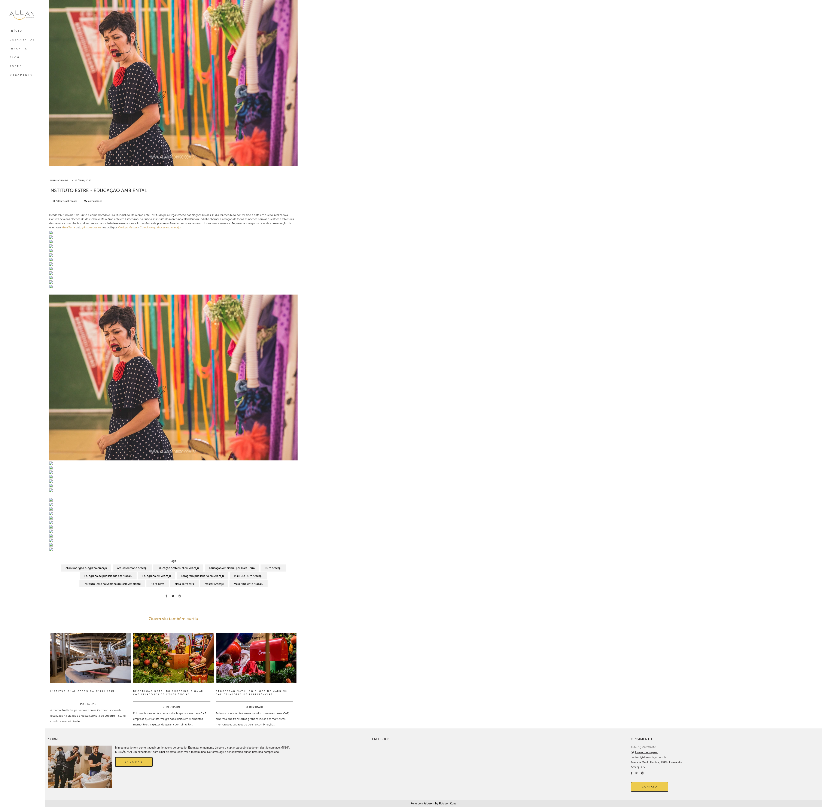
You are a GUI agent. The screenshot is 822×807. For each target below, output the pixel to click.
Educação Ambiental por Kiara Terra (232, 568)
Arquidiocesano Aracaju (132, 568)
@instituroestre (91, 227)
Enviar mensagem (646, 752)
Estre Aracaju (273, 568)
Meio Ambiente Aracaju (248, 583)
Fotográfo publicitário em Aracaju (202, 576)
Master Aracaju (214, 583)
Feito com (433, 803)
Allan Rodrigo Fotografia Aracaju (86, 568)
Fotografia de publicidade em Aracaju (108, 576)
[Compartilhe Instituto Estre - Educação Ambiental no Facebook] (166, 596)
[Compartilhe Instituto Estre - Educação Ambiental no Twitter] (172, 596)
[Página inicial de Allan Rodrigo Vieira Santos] (22, 15)
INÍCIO (16, 31)
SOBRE (16, 66)
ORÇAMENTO (21, 75)
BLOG (15, 57)
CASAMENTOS (22, 39)
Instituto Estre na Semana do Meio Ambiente (112, 583)
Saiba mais (134, 762)
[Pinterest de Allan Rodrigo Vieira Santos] (642, 773)
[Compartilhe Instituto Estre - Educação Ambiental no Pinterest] (180, 596)
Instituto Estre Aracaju (248, 576)
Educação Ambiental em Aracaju (178, 568)
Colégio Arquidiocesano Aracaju (160, 227)
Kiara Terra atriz (184, 583)
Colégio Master (127, 227)
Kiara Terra (68, 227)
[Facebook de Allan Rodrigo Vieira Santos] (632, 773)
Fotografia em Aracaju (156, 576)
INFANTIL (18, 48)
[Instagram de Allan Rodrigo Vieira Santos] (637, 773)
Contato (649, 786)
